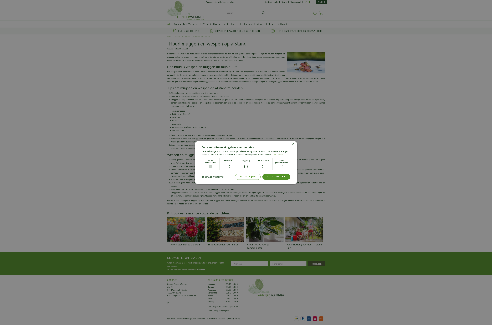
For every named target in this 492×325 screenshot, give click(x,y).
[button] (213, 176)
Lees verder (278, 154)
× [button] (293, 144)
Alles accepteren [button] (276, 177)
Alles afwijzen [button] (248, 177)
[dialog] (246, 162)
